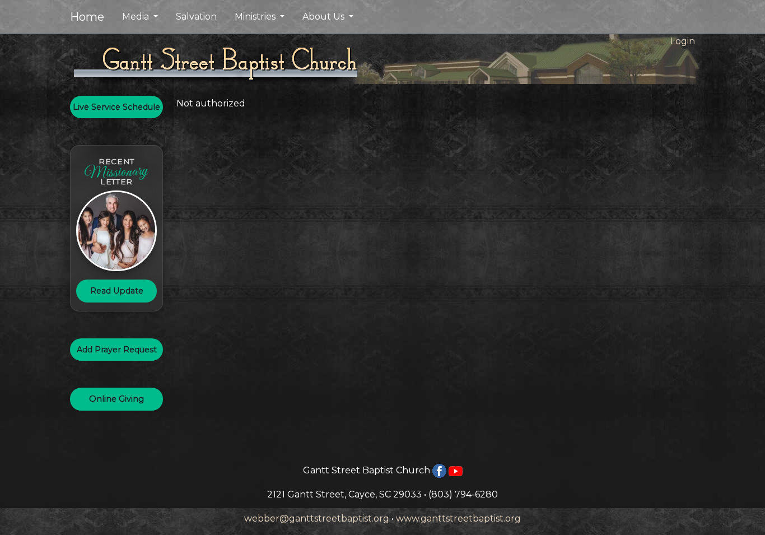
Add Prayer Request (117, 350)
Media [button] (136, 16)
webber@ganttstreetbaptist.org (316, 518)
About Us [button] (324, 16)
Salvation (196, 16)
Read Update (116, 291)
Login (682, 41)
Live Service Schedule (116, 107)
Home (87, 17)
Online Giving (116, 399)
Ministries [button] (256, 16)
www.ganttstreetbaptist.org (458, 518)
